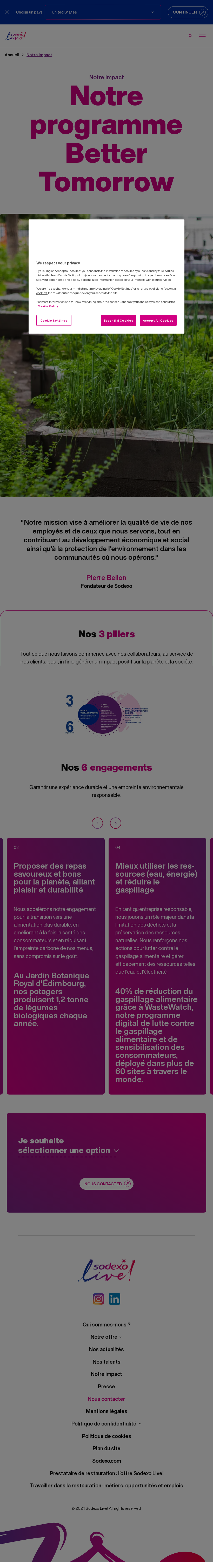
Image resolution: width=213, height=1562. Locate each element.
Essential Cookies (119, 320)
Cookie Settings (54, 320)
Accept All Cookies (158, 320)
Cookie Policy (48, 306)
